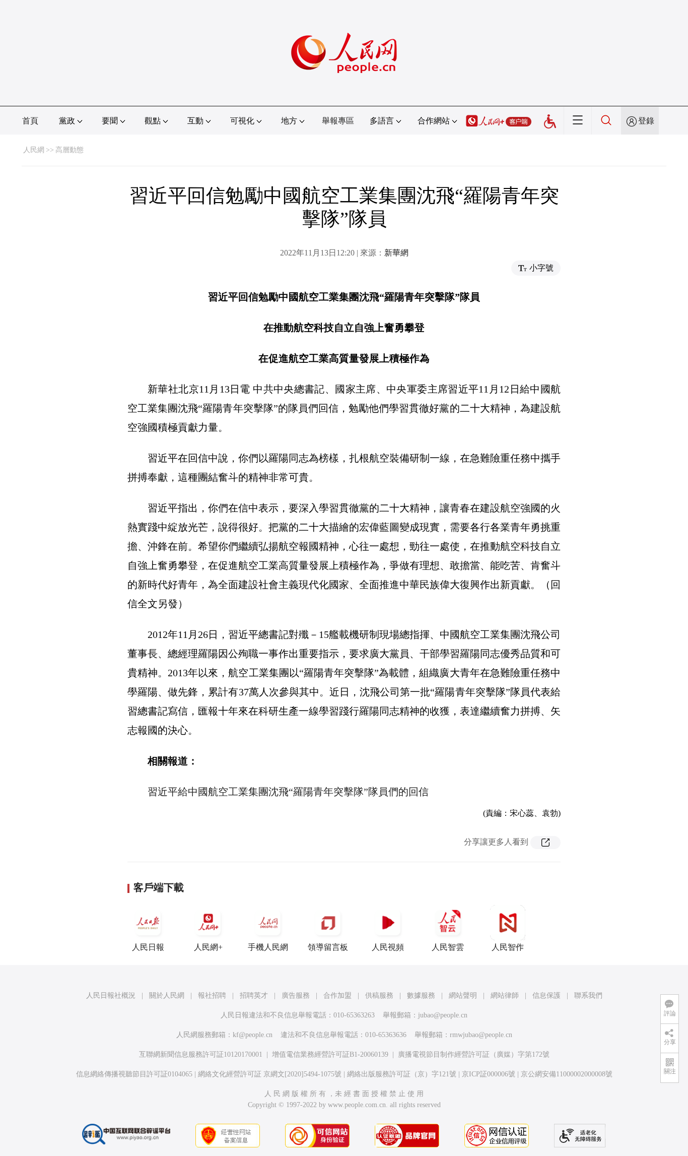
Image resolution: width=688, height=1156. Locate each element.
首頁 (30, 120)
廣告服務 (296, 995)
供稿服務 (379, 995)
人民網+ (208, 947)
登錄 (646, 120)
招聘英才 (254, 995)
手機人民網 (268, 947)
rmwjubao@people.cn (481, 1035)
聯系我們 (588, 995)
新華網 (396, 252)
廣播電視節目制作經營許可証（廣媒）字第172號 (473, 1054)
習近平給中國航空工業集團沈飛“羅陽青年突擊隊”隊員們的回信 (288, 791)
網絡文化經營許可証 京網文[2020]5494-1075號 (269, 1074)
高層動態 (69, 150)
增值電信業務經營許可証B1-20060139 (330, 1054)
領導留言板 (328, 947)
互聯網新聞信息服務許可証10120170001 (200, 1054)
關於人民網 (166, 995)
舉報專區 (338, 120)
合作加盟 (337, 995)
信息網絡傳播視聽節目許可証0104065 (134, 1074)
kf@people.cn (252, 1035)
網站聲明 (463, 995)
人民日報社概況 (110, 995)
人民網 (33, 150)
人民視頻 (388, 947)
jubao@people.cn (442, 1015)
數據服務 (421, 995)
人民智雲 (448, 947)
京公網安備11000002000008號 (566, 1074)
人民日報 (148, 947)
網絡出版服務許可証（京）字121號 (401, 1074)
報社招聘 (212, 995)
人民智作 (508, 947)
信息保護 (546, 995)
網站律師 (505, 995)
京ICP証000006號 (488, 1074)
